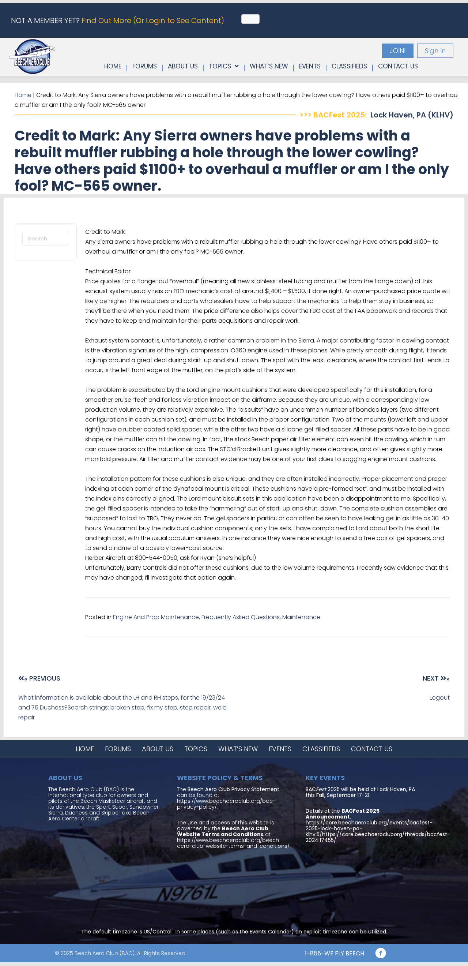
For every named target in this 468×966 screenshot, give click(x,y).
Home (23, 95)
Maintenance (301, 617)
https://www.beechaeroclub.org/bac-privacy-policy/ (226, 803)
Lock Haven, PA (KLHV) (411, 115)
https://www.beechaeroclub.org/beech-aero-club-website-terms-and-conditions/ (233, 843)
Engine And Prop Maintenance (156, 617)
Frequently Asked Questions (240, 617)
